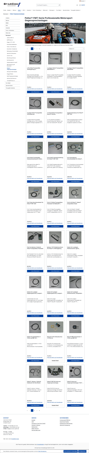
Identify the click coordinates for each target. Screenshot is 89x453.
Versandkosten (40, 444)
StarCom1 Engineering (65, 425)
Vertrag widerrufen (36, 430)
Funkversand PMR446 (65, 420)
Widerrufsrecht (35, 428)
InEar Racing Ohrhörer (11, 57)
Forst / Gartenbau (10, 30)
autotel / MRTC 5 (10, 37)
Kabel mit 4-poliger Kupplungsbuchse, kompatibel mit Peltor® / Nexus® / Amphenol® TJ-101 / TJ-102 (35, 292)
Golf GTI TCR (9, 55)
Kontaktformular (15, 438)
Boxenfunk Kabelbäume (12, 44)
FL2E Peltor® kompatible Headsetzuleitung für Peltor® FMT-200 (35, 158)
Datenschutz (34, 426)
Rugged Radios (10, 73)
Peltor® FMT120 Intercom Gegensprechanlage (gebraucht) (54, 382)
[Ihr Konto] (77, 5)
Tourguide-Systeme (10, 88)
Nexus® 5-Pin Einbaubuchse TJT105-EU (54, 337)
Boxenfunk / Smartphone (12, 48)
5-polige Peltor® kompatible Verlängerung (34, 113)
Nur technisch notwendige (70, 451)
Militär (7, 23)
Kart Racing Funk (10, 60)
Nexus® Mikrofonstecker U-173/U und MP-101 (74, 337)
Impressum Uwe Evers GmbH (38, 423)
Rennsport (8, 35)
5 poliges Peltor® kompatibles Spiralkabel (75, 68)
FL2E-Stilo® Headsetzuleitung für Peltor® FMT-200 (55, 158)
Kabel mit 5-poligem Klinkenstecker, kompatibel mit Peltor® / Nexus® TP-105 (74, 292)
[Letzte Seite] (39, 48)
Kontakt (33, 420)
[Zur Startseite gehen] (12, 5)
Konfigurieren (82, 451)
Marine (7, 20)
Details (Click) (55, 360)
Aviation (7, 18)
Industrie (8, 28)
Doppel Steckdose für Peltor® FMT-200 (75, 113)
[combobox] (47, 5)
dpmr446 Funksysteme (11, 53)
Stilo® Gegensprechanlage (12, 76)
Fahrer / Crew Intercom (11, 46)
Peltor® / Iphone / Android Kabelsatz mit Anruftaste (34, 382)
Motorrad (8, 33)
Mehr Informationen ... (42, 451)
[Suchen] (59, 5)
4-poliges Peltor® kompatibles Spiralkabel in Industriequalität (55, 68)
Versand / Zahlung (36, 425)
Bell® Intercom (10, 39)
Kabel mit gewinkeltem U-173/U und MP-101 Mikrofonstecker (34, 337)
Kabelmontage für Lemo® (12, 62)
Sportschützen (9, 85)
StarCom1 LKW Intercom (11, 78)
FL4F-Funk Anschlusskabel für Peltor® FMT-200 (35, 203)
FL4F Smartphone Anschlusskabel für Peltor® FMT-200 (74, 158)
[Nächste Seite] (37, 48)
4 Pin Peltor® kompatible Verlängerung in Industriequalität (33, 68)
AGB (33, 421)
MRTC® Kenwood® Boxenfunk (11, 65)
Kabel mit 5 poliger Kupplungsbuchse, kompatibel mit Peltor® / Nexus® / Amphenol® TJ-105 (55, 292)
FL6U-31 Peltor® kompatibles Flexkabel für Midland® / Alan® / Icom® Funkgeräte (55, 203)
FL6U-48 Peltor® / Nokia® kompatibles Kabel (74, 203)
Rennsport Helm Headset (12, 71)
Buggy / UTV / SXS (11, 42)
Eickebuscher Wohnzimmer (66, 423)
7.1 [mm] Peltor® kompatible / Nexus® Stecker (55, 113)
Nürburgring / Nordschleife (12, 51)
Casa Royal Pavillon (64, 421)
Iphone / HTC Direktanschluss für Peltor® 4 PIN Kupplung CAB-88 (55, 248)
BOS (7, 25)
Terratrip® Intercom (11, 80)
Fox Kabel (8, 83)
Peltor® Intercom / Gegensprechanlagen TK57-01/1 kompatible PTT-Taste (74, 382)
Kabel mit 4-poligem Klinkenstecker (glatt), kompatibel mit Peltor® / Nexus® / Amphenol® (73, 248)
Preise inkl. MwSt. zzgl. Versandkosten (34, 88)
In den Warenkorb (35, 92)
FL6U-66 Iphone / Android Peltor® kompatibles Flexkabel (35, 248)
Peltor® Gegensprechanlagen (11, 69)
